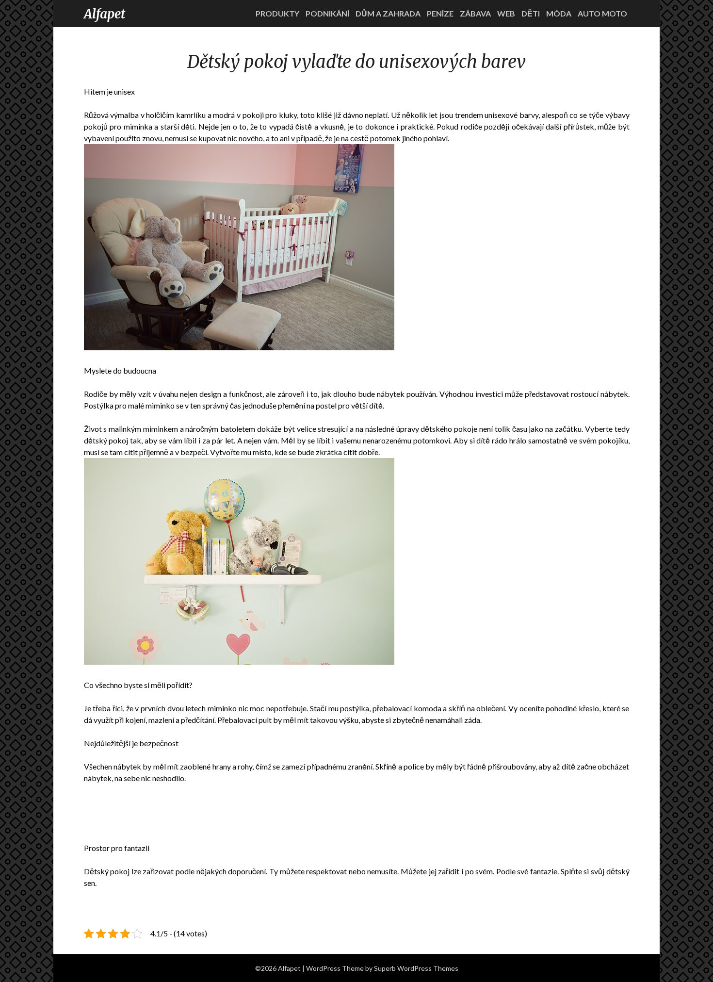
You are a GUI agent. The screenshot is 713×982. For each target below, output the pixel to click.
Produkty (277, 13)
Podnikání (327, 13)
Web (506, 13)
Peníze (440, 13)
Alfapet (104, 14)
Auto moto (602, 13)
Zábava (475, 13)
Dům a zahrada (388, 13)
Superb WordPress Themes (416, 968)
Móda (558, 13)
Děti (530, 13)
